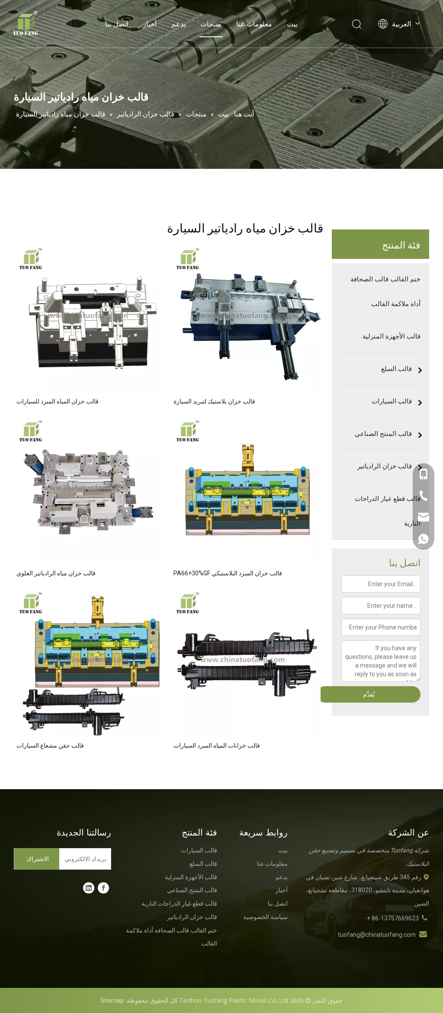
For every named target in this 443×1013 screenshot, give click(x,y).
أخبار (150, 24)
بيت (292, 24)
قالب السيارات (199, 850)
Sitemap (112, 1000)
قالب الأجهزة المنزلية (191, 877)
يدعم (178, 24)
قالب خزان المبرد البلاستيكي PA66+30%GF (227, 573)
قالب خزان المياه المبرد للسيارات (57, 401)
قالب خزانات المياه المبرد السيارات (216, 745)
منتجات (211, 24)
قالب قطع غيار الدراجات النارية (179, 903)
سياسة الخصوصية (265, 916)
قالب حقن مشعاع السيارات (50, 745)
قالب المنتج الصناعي (192, 890)
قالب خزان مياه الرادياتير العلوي (56, 573)
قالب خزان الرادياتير (192, 916)
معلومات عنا (254, 24)
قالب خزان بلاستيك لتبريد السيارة (214, 401)
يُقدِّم (369, 694)
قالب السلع (203, 863)
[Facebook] (103, 888)
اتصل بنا (116, 24)
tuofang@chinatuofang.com (377, 934)
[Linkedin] (88, 888)
